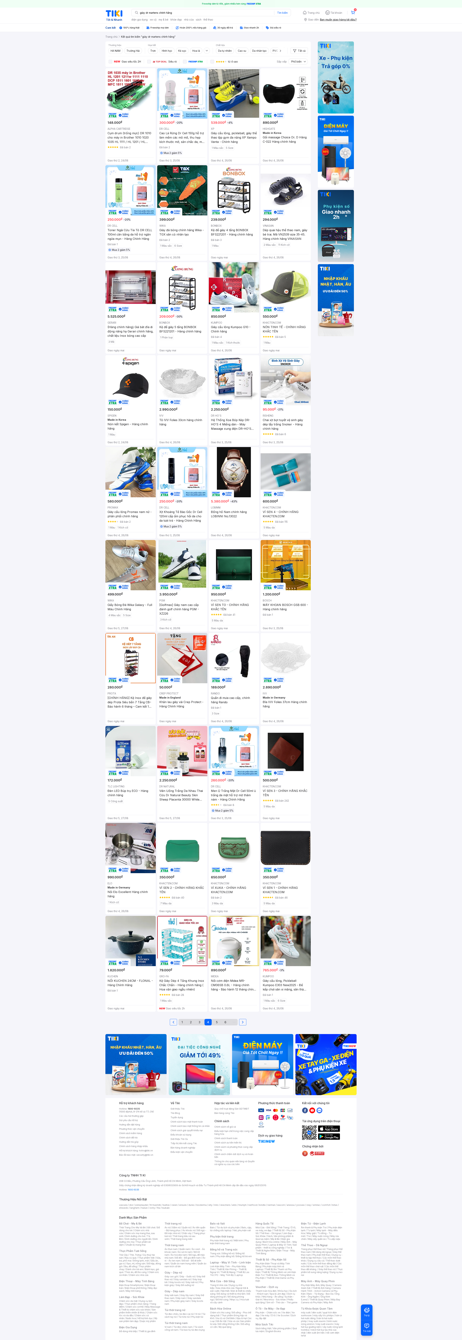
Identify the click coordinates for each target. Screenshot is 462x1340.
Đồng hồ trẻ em (244, 1256)
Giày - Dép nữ (173, 1272)
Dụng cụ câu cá (316, 1260)
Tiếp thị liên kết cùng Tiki (184, 1143)
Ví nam (168, 1327)
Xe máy (265, 1315)
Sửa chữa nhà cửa (225, 1288)
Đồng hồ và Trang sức (223, 1249)
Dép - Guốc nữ (187, 1276)
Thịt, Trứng (135, 1255)
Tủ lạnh (311, 1230)
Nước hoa (131, 1318)
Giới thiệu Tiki (178, 1108)
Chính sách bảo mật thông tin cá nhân (190, 1126)
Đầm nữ (176, 1227)
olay (308, 1205)
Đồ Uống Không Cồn (228, 1324)
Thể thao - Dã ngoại (270, 1233)
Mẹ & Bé (275, 1239)
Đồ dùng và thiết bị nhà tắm (231, 1293)
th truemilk (155, 1205)
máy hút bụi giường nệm (320, 1325)
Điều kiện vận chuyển (182, 1152)
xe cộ (153, 19)
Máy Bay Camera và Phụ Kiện (320, 1301)
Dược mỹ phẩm (148, 1321)
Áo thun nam (171, 1249)
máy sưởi (305, 1312)
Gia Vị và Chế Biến (225, 1318)
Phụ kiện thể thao (321, 1255)
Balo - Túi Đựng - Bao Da (320, 1293)
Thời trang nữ (173, 1223)
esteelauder (141, 1205)
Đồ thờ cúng (222, 1299)
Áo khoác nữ (188, 1230)
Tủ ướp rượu (334, 1239)
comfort (326, 1205)
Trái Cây (123, 1255)
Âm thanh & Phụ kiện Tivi (314, 1227)
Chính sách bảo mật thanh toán (187, 1121)
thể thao (208, 19)
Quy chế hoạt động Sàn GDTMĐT (231, 1108)
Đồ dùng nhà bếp (128, 1331)
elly (210, 1205)
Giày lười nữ (192, 1282)
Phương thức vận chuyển (132, 1129)
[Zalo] (319, 1110)
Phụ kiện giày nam (180, 1301)
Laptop (239, 1275)
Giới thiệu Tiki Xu (179, 1139)
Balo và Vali (217, 1223)
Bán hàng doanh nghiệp (183, 1147)
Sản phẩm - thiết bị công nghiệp (276, 1246)
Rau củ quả (130, 1257)
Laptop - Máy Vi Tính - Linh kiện (230, 1262)
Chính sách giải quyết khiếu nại (187, 1130)
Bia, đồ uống (130, 1266)
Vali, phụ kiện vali (242, 1230)
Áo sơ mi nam (185, 1252)
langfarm (135, 1207)
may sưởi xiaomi (317, 1321)
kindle (262, 1205)
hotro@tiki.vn (146, 1150)
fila (158, 1207)
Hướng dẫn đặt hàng (129, 1124)
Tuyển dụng (177, 1117)
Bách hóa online (271, 1242)
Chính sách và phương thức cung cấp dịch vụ (233, 1148)
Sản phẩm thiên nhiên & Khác (137, 1311)
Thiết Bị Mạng (228, 1272)
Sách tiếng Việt (263, 1328)
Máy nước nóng (321, 1236)
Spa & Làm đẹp (278, 1293)
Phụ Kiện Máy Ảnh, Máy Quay (316, 1285)
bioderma (201, 1205)
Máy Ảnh (328, 1302)
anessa (291, 1205)
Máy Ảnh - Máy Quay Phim (318, 1281)
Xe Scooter (283, 1315)
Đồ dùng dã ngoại (322, 1252)
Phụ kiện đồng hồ (225, 1256)
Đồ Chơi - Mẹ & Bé (130, 1223)
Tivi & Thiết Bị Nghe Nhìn (274, 1249)
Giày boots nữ (176, 1282)
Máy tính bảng (133, 1291)
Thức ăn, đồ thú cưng (136, 1272)
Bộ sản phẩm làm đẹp (138, 1320)
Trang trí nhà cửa (218, 1285)
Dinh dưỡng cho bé (135, 1236)
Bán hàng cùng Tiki (224, 1113)
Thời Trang (283, 1227)
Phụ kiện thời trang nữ (221, 1240)
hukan (144, 1207)
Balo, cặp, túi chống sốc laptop (231, 1229)
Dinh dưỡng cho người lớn (138, 1239)
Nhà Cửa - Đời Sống (222, 1281)
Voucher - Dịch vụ (267, 1286)
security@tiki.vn (144, 1155)
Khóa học (283, 1291)
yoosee (300, 1205)
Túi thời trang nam (176, 1323)
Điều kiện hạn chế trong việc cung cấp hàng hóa (234, 1132)
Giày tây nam (187, 1295)
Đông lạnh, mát (141, 1260)
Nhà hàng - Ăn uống (272, 1296)
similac (316, 1205)
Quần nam (184, 1249)
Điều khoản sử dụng (181, 1134)
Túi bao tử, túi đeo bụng (192, 1329)
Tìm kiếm (282, 12)
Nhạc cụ (234, 1299)
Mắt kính (238, 1240)
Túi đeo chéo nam (182, 1327)
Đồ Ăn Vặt (221, 1321)
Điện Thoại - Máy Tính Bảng (136, 1281)
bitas (334, 1205)
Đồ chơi (151, 1227)
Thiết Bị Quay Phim (319, 1299)
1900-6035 (134, 1108)
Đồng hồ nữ (228, 1253)
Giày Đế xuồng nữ (185, 1285)
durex (191, 1205)
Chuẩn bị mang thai (136, 1244)
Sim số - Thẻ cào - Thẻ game (282, 1302)
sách (198, 19)
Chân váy (186, 1233)
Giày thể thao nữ (327, 1269)
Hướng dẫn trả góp (129, 1142)
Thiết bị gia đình (147, 1331)
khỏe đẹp (176, 19)
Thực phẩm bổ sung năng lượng (322, 1271)
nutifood (252, 1205)
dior (131, 1205)
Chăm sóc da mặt (128, 1301)
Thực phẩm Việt (146, 1257)
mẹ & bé (163, 19)
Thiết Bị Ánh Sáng (321, 1288)
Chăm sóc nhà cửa (138, 1275)
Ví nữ (197, 1314)
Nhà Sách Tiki (264, 1324)
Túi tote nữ (183, 1316)
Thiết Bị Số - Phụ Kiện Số (271, 1259)
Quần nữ (186, 1227)
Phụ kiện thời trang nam (229, 1242)
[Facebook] (305, 1110)
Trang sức (215, 1253)
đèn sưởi (316, 1312)
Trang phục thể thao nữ (313, 1249)
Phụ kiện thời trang (222, 1236)
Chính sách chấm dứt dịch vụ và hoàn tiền (233, 1155)
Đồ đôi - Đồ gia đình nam (188, 1257)
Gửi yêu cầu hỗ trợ (128, 1120)
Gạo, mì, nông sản (136, 1263)
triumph (243, 1205)
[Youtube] (312, 1110)
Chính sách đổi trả (128, 1137)
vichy (152, 1207)
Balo (212, 1227)
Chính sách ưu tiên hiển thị (227, 1142)
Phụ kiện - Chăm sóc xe (268, 1312)
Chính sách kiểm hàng (130, 1133)
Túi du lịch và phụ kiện (228, 1227)
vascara (123, 1205)
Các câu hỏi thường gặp (131, 1116)
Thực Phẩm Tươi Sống (132, 1250)
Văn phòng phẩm (282, 1328)
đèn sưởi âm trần (315, 1332)
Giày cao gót (171, 1276)
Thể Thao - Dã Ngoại (314, 1245)
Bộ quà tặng (225, 1327)
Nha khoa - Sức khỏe (275, 1299)
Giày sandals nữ (182, 1279)
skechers (225, 1205)
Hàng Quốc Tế (264, 1223)
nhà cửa (189, 19)
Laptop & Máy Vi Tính (280, 1244)
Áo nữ (168, 1227)
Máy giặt (311, 1233)
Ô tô (273, 1315)
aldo (234, 1205)
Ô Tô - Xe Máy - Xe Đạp (270, 1308)
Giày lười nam (171, 1295)
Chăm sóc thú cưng (220, 1312)
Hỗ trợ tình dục (145, 1318)
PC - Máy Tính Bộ (224, 1275)
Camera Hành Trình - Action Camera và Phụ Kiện (321, 1291)
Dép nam (181, 1298)
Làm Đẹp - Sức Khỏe (131, 1297)
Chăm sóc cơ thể (134, 1306)
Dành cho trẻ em (134, 1269)
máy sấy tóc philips (323, 1315)
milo (216, 1205)
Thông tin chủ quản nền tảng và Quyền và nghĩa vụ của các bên (234, 1163)
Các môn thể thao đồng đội (322, 1263)
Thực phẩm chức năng (136, 1304)
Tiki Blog (175, 1113)
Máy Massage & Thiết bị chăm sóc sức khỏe (139, 1308)
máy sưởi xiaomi (324, 1324)
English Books (273, 1331)
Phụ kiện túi (197, 1316)
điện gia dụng (139, 19)
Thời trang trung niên (181, 1239)
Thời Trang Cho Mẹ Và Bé (132, 1227)
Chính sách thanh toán (225, 1138)
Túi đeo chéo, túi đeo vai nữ (179, 1314)
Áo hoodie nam (179, 1255)
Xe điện (286, 1312)
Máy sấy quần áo (317, 1239)
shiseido (123, 1207)
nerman (271, 1205)
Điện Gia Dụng (128, 1327)
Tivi (309, 1236)
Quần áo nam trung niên (183, 1263)
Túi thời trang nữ (175, 1310)
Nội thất (225, 1291)
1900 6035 (133, 1189)
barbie (166, 1205)
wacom (281, 1205)
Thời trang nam (174, 1245)
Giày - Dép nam (174, 1291)
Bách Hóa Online (220, 1308)
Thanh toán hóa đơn (266, 1291)
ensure (183, 1205)
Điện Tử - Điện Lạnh (313, 1223)
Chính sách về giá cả (225, 1126)
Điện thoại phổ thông (136, 1288)
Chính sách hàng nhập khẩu (133, 1146)
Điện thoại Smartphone (131, 1285)
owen (174, 1205)
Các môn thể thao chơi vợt (321, 1265)
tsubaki (166, 1207)
